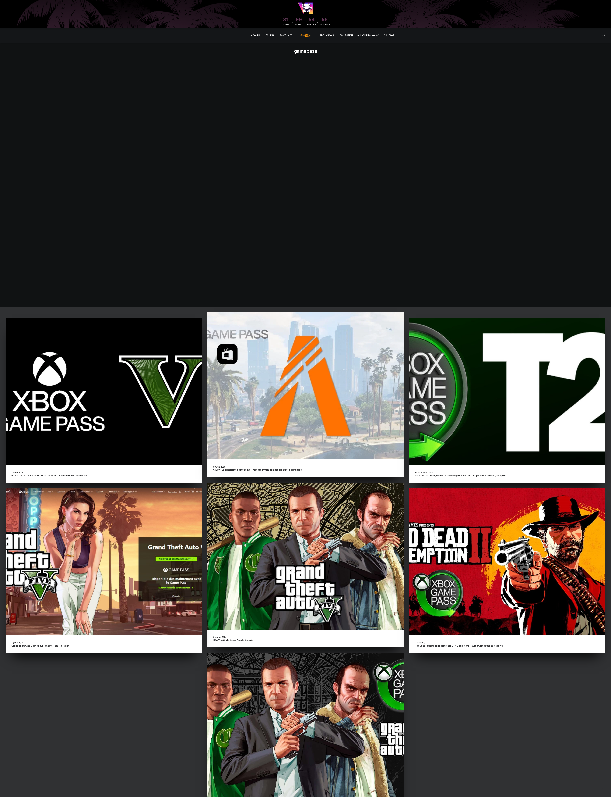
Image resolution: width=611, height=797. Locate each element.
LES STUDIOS (285, 35)
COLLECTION (346, 35)
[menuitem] (255, 35)
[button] (603, 35)
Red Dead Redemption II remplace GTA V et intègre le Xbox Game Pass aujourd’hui (459, 645)
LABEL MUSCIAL (327, 35)
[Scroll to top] (604, 790)
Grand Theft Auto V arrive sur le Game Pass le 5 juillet (40, 645)
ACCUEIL (255, 35)
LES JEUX (269, 35)
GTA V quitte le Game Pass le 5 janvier (233, 640)
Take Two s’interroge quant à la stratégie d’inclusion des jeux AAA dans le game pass (461, 475)
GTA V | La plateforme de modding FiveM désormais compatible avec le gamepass (257, 469)
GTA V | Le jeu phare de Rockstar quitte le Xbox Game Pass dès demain (49, 475)
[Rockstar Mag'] (305, 35)
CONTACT (389, 35)
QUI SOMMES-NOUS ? (368, 35)
